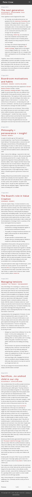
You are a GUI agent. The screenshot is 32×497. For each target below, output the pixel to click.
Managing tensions (11, 281)
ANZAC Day (16, 34)
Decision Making (15, 12)
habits (19, 90)
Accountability (5, 12)
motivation (7, 90)
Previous (3, 487)
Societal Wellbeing (6, 14)
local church (23, 406)
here (8, 267)
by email (19, 460)
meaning (13, 90)
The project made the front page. (12, 441)
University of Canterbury (21, 21)
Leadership (4, 284)
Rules (22, 12)
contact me (16, 273)
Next (29, 487)
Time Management (23, 284)
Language (4, 135)
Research (11, 84)
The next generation (12, 10)
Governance (4, 84)
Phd (9, 284)
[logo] (8, 2)
